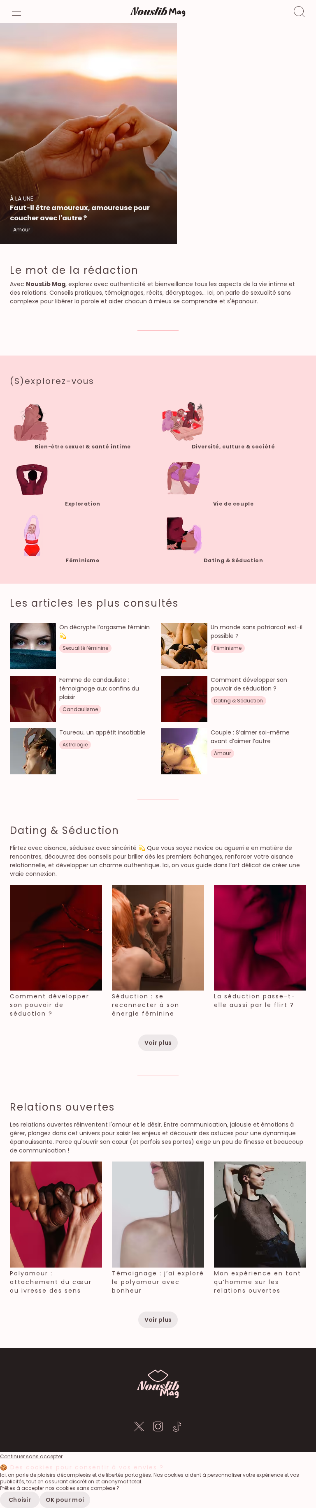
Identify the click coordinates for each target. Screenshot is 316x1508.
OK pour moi (65, 1500)
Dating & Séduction (64, 830)
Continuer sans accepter (31, 1456)
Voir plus (158, 1043)
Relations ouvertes (62, 1107)
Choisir (20, 1500)
